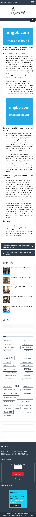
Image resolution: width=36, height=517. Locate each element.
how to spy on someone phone (10, 369)
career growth (8, 350)
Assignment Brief (21, 479)
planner (27, 393)
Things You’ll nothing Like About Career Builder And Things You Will (16, 246)
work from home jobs (8, 415)
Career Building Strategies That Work (22, 306)
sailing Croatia (7, 408)
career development (26, 347)
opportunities (10, 393)
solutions (8, 412)
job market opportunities (10, 375)
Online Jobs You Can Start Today (20, 277)
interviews (27, 369)
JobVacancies (17, 382)
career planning (27, 354)
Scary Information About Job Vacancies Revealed (19, 253)
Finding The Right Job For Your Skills (22, 287)
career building (27, 344)
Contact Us (10, 513)
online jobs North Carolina (10, 389)
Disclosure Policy (18, 513)
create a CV (6, 362)
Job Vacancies (7, 382)
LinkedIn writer (27, 382)
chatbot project (27, 358)
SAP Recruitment (27, 408)
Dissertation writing (26, 362)
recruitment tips (8, 405)
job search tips (27, 378)
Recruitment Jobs (8, 401)
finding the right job (9, 365)
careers (10, 53)
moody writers (7, 386)
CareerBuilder (7, 344)
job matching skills (27, 375)
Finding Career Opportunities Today (21, 296)
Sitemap (26, 513)
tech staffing (28, 412)
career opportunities (9, 354)
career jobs (28, 350)
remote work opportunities (25, 405)
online (15, 53)
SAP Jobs (17, 408)
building (27, 340)
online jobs (27, 386)
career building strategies (10, 347)
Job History (28, 372)
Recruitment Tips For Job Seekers (21, 268)
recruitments (25, 401)
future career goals (26, 365)
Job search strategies (9, 378)
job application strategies (10, 372)
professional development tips (11, 397)
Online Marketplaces (26, 389)
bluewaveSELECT (8, 340)
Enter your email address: (18, 464)
